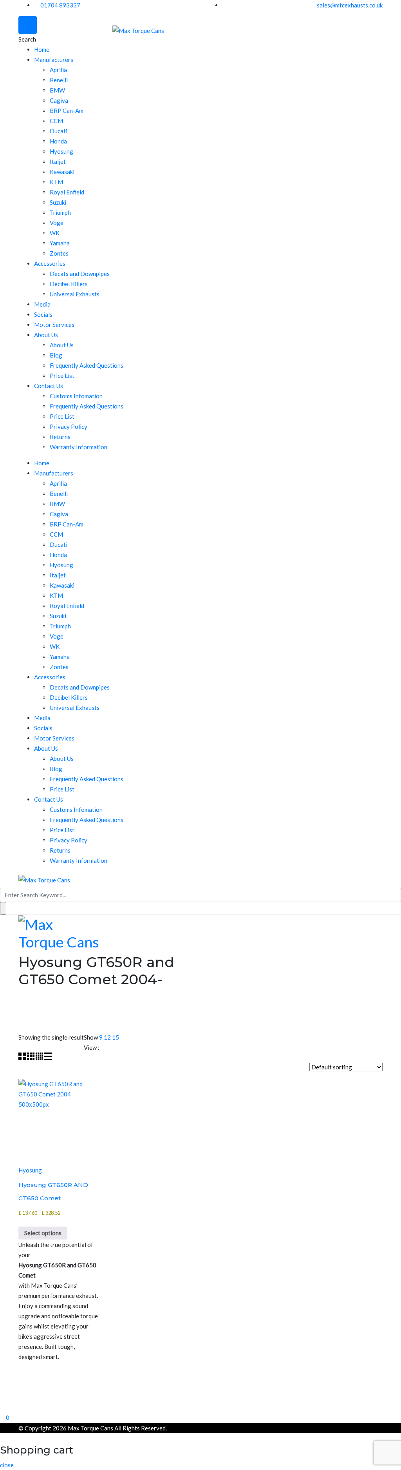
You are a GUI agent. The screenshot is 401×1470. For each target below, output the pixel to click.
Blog (56, 355)
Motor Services (54, 324)
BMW (57, 90)
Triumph (60, 212)
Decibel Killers (69, 283)
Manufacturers (53, 59)
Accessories (49, 263)
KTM (56, 181)
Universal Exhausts (74, 294)
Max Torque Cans (90, 1428)
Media (42, 304)
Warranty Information (78, 446)
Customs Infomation (76, 395)
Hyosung (61, 151)
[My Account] (2, 1406)
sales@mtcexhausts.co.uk (350, 5)
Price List (62, 375)
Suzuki (58, 202)
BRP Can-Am (66, 110)
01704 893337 (60, 5)
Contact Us (48, 385)
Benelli (59, 79)
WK (55, 232)
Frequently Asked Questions (86, 365)
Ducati (58, 130)
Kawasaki (62, 171)
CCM (56, 120)
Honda (58, 141)
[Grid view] (22, 1057)
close (7, 1464)
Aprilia (58, 69)
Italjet (58, 161)
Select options (42, 1232)
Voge (56, 222)
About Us (46, 334)
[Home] (2, 1396)
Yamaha (60, 243)
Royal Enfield (67, 192)
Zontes (59, 253)
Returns (60, 436)
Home (41, 49)
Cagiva (59, 100)
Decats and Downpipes (80, 273)
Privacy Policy (68, 426)
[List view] (48, 1057)
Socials (43, 314)
